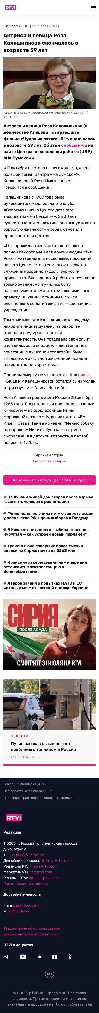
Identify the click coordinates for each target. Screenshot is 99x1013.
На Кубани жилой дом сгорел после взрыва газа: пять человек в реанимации (48, 499)
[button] (94, 7)
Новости (12, 26)
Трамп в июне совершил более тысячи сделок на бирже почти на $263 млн (43, 548)
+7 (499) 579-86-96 (27, 855)
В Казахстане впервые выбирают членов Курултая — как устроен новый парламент (46, 531)
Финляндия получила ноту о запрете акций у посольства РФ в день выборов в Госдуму (48, 515)
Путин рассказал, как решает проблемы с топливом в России (43, 746)
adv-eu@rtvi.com (44, 878)
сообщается (74, 145)
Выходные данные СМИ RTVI (25, 784)
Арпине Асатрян (49, 455)
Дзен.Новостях (26, 905)
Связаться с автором (49, 461)
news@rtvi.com (44, 866)
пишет (84, 374)
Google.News (18, 911)
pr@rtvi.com (41, 872)
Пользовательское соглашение (27, 791)
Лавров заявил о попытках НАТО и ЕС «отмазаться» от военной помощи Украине (45, 585)
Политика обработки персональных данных (37, 798)
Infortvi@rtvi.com (57, 860)
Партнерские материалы (25, 883)
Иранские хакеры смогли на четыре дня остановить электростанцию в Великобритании (45, 567)
